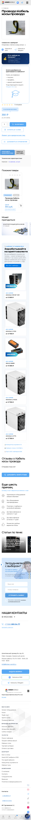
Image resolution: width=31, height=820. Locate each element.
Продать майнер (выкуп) (9, 740)
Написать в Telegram (21, 49)
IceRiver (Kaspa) (6, 732)
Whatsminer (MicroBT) (8, 729)
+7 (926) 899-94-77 (6, 795)
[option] (15, 27)
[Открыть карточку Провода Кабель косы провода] (12, 184)
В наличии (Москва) (10, 109)
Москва (4, 697)
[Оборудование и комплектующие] (12, 690)
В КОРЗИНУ (19, 124)
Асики (4, 712)
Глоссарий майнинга (8, 760)
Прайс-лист (5, 715)
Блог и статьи (6, 755)
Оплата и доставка (7, 748)
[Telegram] (22, 3)
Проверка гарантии (8, 720)
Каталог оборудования (9, 710)
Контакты (5, 774)
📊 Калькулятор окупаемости (13, 444)
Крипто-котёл (6, 718)
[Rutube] (28, 807)
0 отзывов (18, 105)
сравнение (22, 817)
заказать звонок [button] (7, 627)
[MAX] (18, 3)
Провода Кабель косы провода (12, 199)
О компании (5, 771)
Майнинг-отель (6, 743)
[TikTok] (28, 798)
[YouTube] (28, 789)
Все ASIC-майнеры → (13, 265)
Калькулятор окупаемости (10, 762)
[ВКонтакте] (28, 785)
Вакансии (5, 779)
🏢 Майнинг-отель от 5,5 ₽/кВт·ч (13, 448)
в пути (18, 162)
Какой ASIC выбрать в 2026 (10, 757)
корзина (15, 817)
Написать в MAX (8, 49)
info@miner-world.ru (9, 664)
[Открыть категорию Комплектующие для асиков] (15, 228)
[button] (3, 817)
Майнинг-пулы (6, 765)
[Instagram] (28, 803)
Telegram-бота (10, 87)
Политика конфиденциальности (12, 782)
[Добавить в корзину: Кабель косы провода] (21, 205)
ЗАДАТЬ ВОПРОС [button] (15, 672)
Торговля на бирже (8, 746)
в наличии (12, 162)
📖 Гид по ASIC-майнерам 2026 (13, 451)
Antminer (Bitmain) (7, 726)
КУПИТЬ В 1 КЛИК (14, 129)
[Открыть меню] (27, 3)
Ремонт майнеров (7, 738)
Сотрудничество (7, 776)
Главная (5, 8)
